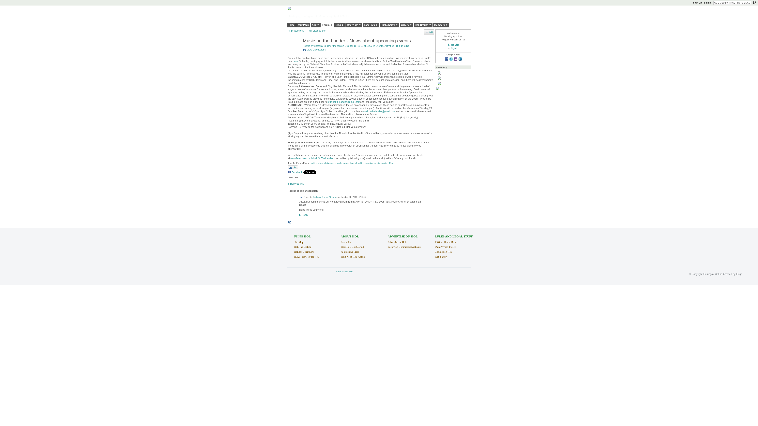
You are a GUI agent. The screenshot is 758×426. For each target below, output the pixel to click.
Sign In (707, 2)
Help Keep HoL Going (353, 256)
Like (294, 167)
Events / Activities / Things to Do (392, 46)
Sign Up (697, 2)
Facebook (297, 172)
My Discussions (317, 30)
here (295, 61)
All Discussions (296, 30)
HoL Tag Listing (302, 246)
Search (754, 2)
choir (320, 163)
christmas (329, 163)
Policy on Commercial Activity (404, 246)
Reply (303, 215)
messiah (369, 163)
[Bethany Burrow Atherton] (294, 49)
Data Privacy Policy (445, 246)
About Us (346, 242)
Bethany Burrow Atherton (327, 46)
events (346, 163)
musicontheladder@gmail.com (343, 102)
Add (431, 32)
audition (313, 163)
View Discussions (316, 49)
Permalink (301, 197)
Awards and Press (350, 251)
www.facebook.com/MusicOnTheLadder (311, 158)
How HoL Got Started (352, 246)
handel (353, 163)
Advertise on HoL (397, 242)
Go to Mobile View (344, 272)
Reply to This (296, 183)
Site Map (299, 242)
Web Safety (441, 256)
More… (392, 163)
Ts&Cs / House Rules (446, 242)
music (377, 163)
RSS (290, 222)
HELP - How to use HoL (306, 256)
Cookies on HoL (443, 251)
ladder (361, 163)
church (338, 163)
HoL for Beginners (304, 251)
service (384, 163)
